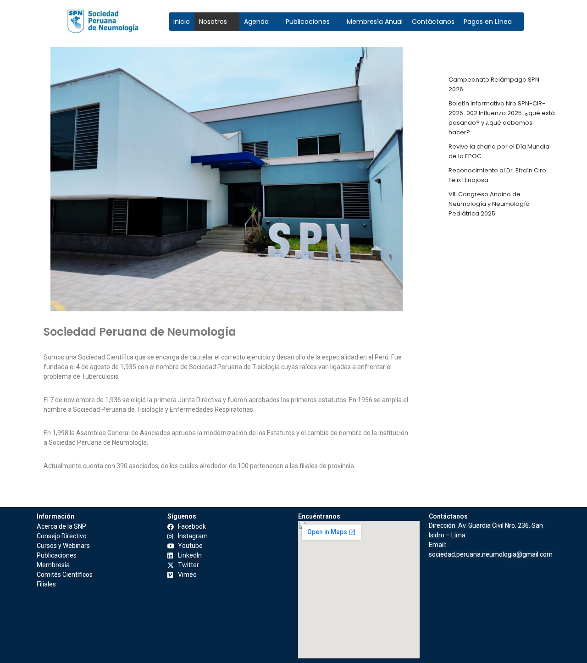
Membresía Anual (375, 21)
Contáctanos (433, 21)
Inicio (181, 21)
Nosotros (213, 21)
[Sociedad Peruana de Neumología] (109, 21)
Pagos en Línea (488, 21)
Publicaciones (308, 21)
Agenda (256, 21)
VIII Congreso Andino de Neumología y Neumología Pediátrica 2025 (489, 204)
